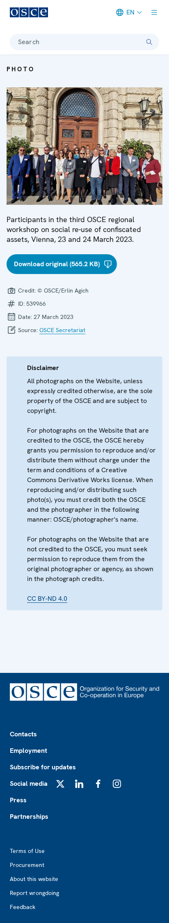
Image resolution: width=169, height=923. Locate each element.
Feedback (22, 907)
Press (18, 800)
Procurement (27, 865)
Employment (28, 750)
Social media (29, 783)
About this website (34, 879)
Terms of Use (27, 851)
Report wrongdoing (34, 893)
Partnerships (29, 816)
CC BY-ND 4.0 (47, 598)
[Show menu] (154, 12)
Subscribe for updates (43, 767)
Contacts (23, 734)
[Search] (149, 42)
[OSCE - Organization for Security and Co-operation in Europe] (29, 12)
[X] (60, 784)
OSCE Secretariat (62, 330)
